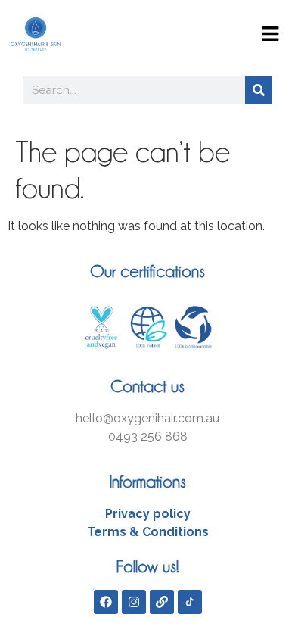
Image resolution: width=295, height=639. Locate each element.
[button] (270, 34)
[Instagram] (134, 602)
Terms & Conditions (148, 532)
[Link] (162, 602)
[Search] (258, 90)
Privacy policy (148, 514)
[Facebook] (106, 602)
